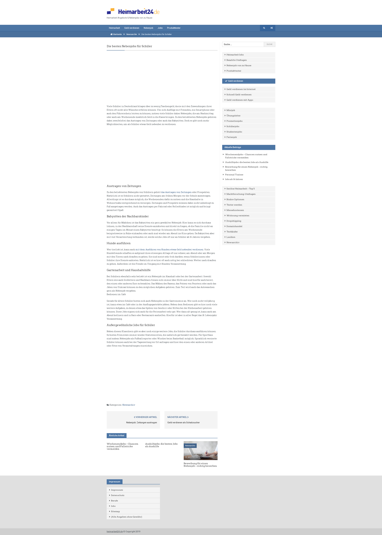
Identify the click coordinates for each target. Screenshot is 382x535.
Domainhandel (234, 226)
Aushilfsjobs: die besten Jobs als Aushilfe (246, 162)
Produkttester (174, 28)
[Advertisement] (162, 80)
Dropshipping (234, 221)
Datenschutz (117, 495)
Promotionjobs (234, 121)
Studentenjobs (234, 132)
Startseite (117, 34)
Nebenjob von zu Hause (239, 65)
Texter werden (234, 205)
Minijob (231, 110)
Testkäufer (232, 231)
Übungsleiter (234, 115)
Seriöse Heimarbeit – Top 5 (241, 188)
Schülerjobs (233, 126)
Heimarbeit (114, 28)
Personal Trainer (234, 174)
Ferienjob (232, 137)
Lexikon (231, 237)
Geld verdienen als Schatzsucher (183, 422)
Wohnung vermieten (238, 215)
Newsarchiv (131, 34)
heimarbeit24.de (115, 531)
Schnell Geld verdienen (239, 94)
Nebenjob (148, 28)
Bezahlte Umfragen (237, 60)
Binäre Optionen (235, 199)
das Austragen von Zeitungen (176, 192)
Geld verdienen (131, 28)
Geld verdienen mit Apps (240, 100)
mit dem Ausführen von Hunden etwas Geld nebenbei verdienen (169, 249)
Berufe (114, 500)
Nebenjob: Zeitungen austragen (141, 422)
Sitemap (115, 511)
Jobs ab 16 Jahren (234, 179)
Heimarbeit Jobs (235, 54)
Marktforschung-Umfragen (241, 194)
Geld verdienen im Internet (241, 89)
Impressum (117, 490)
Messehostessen (235, 210)
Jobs (160, 28)
